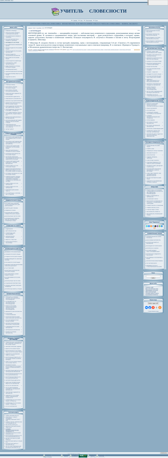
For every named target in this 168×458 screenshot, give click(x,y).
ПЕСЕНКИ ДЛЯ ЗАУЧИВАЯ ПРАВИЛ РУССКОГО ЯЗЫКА (11, 213)
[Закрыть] (148, 4)
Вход (96, 20)
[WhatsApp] (160, 226)
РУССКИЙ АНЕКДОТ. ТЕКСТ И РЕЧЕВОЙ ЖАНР (152, 251)
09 (43, 27)
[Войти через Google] (156, 307)
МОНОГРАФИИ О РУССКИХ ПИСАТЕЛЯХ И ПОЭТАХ (152, 38)
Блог (81, 20)
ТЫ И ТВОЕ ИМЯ (9, 268)
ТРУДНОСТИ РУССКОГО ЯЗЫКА (13, 256)
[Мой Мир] (162, 226)
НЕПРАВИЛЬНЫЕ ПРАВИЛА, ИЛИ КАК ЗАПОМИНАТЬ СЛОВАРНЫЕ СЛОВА (11, 219)
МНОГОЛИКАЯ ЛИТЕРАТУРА (153, 240)
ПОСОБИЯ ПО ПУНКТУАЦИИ (12, 262)
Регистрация (89, 20)
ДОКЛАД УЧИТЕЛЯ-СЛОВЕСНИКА (106, 23)
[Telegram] (153, 226)
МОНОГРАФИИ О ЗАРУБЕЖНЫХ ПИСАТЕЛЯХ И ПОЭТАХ (154, 42)
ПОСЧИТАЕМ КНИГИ (151, 263)
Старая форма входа (153, 311)
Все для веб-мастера (152, 288)
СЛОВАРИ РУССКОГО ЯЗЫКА (12, 254)
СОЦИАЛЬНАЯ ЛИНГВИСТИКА (13, 283)
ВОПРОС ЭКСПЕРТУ (130, 23)
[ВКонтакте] (149, 226)
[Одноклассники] (151, 226)
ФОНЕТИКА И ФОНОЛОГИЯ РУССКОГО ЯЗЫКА (11, 271)
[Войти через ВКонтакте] (146, 307)
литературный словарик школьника (111, 49)
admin (68, 49)
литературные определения (125, 49)
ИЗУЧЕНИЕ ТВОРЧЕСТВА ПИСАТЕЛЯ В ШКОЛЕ (152, 35)
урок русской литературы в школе (79, 49)
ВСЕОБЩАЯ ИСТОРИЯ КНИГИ (154, 245)
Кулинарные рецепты (152, 294)
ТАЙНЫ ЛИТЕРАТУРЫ (11, 415)
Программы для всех (152, 290)
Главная (75, 20)
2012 (34, 27)
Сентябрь (39, 27)
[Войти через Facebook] (149, 307)
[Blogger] (154, 228)
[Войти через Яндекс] (153, 307)
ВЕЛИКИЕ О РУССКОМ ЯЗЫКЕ (13, 251)
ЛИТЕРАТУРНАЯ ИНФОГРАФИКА (154, 260)
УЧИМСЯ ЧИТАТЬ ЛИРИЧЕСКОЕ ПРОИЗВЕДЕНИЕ (14, 422)
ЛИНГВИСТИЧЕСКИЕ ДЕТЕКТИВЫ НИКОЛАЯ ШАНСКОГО (13, 265)
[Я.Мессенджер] (147, 226)
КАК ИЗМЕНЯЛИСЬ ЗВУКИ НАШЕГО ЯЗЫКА (11, 274)
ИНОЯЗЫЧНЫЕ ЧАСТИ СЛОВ (12, 216)
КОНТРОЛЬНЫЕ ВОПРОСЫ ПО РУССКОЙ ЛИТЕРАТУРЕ (14, 436)
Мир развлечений (151, 291)
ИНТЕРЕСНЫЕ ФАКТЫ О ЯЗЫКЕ (13, 288)
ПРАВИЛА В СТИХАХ (10, 210)
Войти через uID (153, 303)
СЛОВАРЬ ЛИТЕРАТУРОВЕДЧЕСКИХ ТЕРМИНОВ (12, 430)
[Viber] (157, 226)
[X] (155, 226)
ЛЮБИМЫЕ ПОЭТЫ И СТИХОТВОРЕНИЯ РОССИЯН (153, 266)
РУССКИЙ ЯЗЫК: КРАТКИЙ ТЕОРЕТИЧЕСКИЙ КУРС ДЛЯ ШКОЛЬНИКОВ (12, 204)
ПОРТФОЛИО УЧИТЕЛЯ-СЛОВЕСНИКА (45, 23)
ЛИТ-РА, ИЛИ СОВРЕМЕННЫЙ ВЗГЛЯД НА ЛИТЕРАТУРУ (13, 447)
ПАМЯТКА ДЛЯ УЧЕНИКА (11, 208)
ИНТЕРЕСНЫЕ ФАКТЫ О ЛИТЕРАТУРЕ (12, 444)
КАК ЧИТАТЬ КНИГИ (84, 23)
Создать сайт (149, 287)
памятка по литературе (33, 50)
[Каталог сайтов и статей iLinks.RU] (92, 457)
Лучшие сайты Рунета (152, 293)
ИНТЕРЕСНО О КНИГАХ (152, 248)
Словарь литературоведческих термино (95, 49)
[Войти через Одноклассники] (159, 307)
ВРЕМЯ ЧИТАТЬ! (68, 23)
